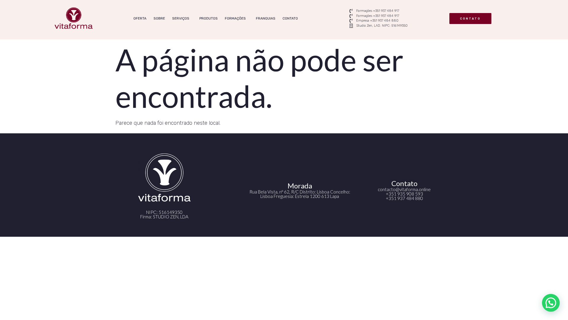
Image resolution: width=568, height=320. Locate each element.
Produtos (208, 18)
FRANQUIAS (265, 18)
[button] (551, 303)
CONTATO (290, 18)
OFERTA (139, 18)
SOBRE (159, 18)
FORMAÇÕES (235, 18)
